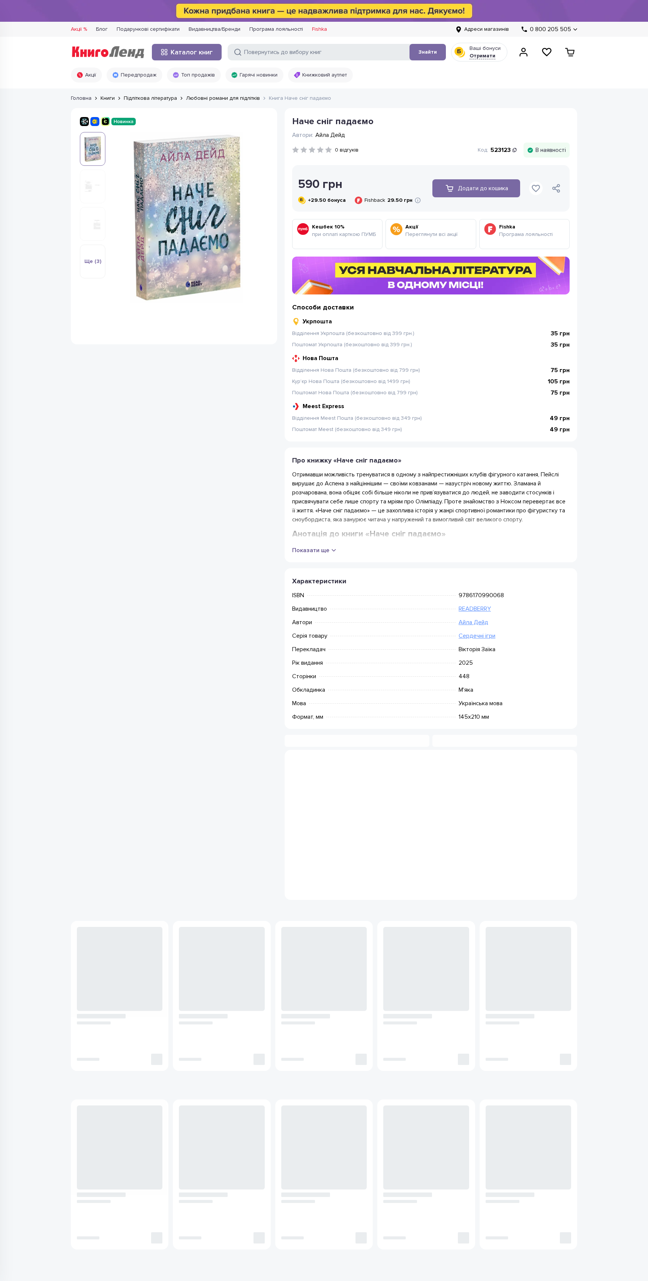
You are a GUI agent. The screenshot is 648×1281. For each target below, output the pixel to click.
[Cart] (570, 52)
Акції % (79, 29)
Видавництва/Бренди (214, 29)
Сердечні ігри (477, 636)
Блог (102, 29)
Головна (81, 98)
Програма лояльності (276, 29)
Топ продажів (198, 75)
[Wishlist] (547, 52)
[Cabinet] (523, 52)
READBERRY (475, 609)
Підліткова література (150, 98)
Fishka (319, 29)
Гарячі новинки (259, 75)
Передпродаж (138, 75)
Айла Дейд (473, 622)
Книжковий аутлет (324, 75)
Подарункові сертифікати (148, 29)
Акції (90, 75)
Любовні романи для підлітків (223, 98)
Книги (107, 98)
